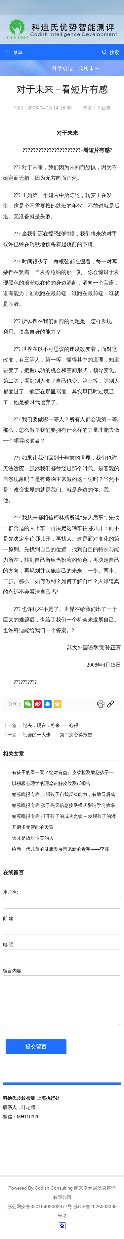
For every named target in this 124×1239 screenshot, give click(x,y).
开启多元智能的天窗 (33, 827)
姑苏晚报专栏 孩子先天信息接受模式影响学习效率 (63, 805)
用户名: (10, 892)
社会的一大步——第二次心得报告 (57, 734)
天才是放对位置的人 (33, 838)
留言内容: (13, 970)
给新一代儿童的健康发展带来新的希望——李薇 (60, 849)
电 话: (9, 944)
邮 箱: (9, 918)
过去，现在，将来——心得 (50, 725)
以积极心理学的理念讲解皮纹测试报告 (51, 783)
